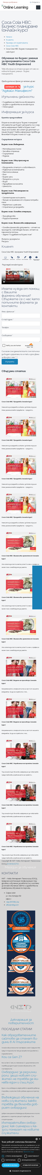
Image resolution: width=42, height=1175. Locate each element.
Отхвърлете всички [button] (30, 1165)
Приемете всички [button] (10, 1165)
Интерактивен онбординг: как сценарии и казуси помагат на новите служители (20, 1128)
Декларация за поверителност (21, 1021)
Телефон (5, 327)
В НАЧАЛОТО (13, 864)
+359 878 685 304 (12, 902)
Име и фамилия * (8, 312)
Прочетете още (28, 1152)
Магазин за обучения (10, 2)
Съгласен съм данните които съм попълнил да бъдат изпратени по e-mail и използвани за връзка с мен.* (21, 354)
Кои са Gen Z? (12, 1057)
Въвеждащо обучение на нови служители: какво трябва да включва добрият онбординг (20, 1102)
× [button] (39, 1139)
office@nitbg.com (12, 905)
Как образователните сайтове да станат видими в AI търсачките (20, 1038)
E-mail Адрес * (7, 320)
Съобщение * (7, 335)
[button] (21, 1171)
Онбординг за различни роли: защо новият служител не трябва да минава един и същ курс (20, 1077)
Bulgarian (35, 2)
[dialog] (21, 1155)
